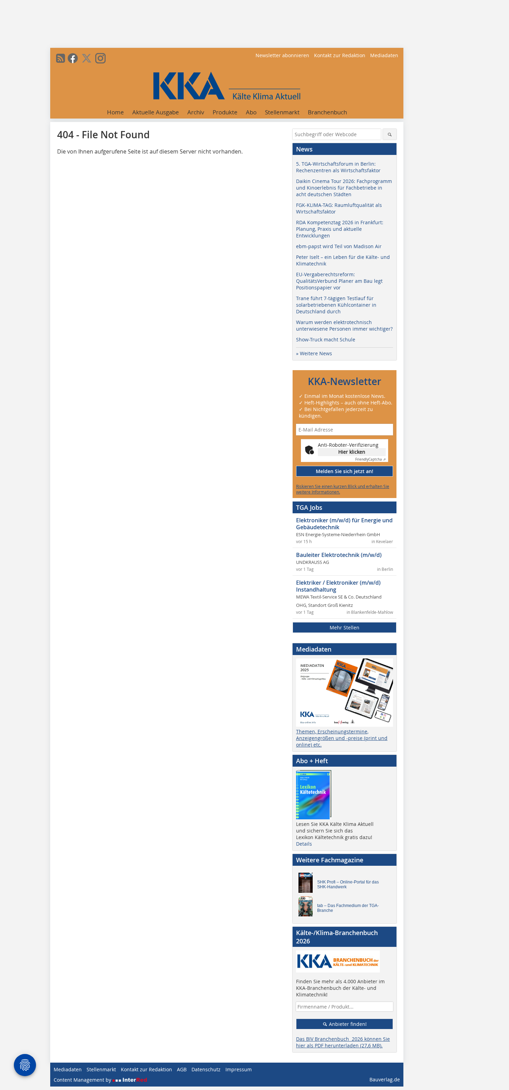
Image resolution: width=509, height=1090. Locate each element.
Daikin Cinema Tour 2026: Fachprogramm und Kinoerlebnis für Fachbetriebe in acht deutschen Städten (344, 188)
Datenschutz (206, 1069)
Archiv (195, 112)
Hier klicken (351, 451)
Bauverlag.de (384, 1079)
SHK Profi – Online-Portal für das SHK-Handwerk (348, 884)
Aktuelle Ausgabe (155, 112)
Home (115, 112)
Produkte (225, 112)
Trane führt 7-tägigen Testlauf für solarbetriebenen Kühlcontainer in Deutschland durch (336, 305)
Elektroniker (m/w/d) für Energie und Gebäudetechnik (344, 523)
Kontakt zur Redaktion (339, 55)
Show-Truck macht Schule (325, 339)
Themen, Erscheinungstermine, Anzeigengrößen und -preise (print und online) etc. (341, 738)
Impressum (238, 1069)
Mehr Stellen (344, 627)
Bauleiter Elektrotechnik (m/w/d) (339, 555)
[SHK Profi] (307, 884)
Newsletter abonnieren (282, 55)
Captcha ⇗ (370, 459)
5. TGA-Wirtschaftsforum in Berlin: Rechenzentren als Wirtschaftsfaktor (338, 167)
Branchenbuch (327, 112)
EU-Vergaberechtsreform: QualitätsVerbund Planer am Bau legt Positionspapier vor (339, 281)
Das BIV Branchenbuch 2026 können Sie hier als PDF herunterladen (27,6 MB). (343, 1042)
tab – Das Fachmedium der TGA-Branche (348, 908)
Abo (251, 112)
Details (304, 843)
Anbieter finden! (347, 1024)
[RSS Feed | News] (60, 58)
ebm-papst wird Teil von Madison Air (339, 246)
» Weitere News (314, 353)
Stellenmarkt (282, 112)
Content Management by (83, 1079)
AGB (182, 1069)
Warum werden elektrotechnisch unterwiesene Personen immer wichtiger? (344, 325)
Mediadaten (384, 55)
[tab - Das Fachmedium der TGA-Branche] (307, 908)
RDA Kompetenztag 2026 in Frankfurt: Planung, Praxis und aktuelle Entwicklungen (339, 229)
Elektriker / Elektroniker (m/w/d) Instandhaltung (338, 586)
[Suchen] (389, 134)
